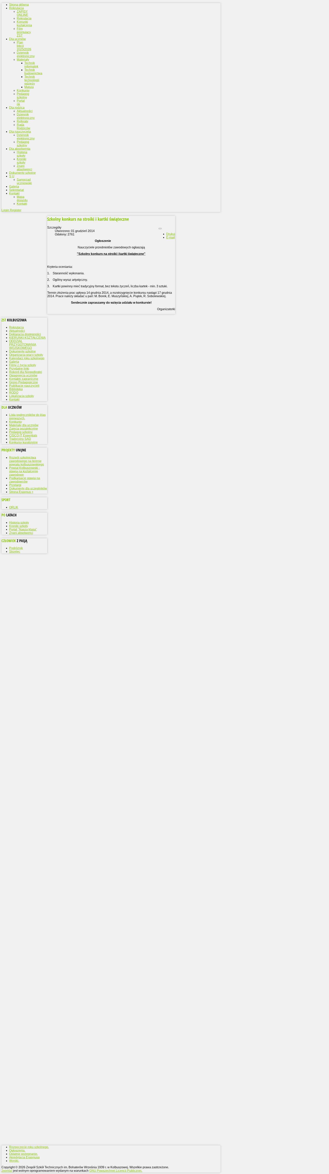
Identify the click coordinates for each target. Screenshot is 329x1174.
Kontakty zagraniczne (23, 378)
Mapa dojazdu (22, 198)
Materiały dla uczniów (23, 425)
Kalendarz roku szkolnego (26, 358)
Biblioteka (16, 389)
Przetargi (15, 485)
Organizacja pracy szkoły (26, 354)
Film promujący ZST (24, 32)
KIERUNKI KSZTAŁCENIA (27, 337)
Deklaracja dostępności (25, 334)
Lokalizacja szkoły (21, 396)
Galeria (14, 361)
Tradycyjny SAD (20, 439)
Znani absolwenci (24, 167)
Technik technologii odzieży (31, 80)
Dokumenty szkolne (22, 351)
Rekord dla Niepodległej (25, 372)
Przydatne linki (19, 368)
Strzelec (14, 551)
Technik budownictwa (33, 71)
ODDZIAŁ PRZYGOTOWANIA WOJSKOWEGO (22, 344)
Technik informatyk (31, 64)
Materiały (23, 59)
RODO (13, 392)
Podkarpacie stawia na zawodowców (24, 480)
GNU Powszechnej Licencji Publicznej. (115, 1170)
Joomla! (7, 1170)
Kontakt (22, 203)
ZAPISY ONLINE (22, 13)
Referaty (22, 121)
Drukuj (170, 234)
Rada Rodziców (23, 126)
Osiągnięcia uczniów (23, 375)
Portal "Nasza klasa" (23, 529)
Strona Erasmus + (21, 492)
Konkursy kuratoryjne (23, 442)
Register (15, 210)
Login (6, 210)
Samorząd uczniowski (24, 181)
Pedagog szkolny (23, 95)
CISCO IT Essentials (23, 435)
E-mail (170, 237)
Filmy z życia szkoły (22, 365)
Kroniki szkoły (21, 160)
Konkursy (23, 90)
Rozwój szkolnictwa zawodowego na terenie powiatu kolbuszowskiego (26, 461)
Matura (29, 87)
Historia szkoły (22, 154)
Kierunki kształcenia (24, 23)
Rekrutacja (24, 18)
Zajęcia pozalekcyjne (23, 428)
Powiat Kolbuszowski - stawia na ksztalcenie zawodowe (24, 471)
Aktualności (25, 111)
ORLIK (13, 507)
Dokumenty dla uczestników (28, 488)
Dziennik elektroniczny (26, 54)
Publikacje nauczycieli (24, 385)
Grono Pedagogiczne (23, 382)
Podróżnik (16, 548)
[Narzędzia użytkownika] (160, 228)
